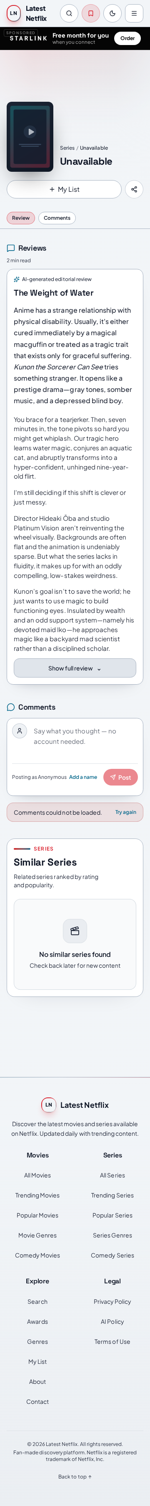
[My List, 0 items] (91, 13)
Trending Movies (37, 1195)
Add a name (83, 777)
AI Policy (112, 1321)
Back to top (74, 1476)
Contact (37, 1401)
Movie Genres (37, 1235)
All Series (112, 1175)
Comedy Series (112, 1255)
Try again (125, 812)
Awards (37, 1321)
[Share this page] (134, 189)
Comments (57, 218)
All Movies (37, 1175)
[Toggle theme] (112, 13)
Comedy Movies (37, 1255)
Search (37, 1301)
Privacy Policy (112, 1301)
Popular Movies (37, 1215)
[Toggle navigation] (134, 13)
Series (67, 148)
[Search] (69, 13)
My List (37, 1361)
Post (124, 777)
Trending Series (112, 1195)
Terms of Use (112, 1341)
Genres (37, 1341)
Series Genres (112, 1235)
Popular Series (112, 1215)
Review (21, 218)
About (37, 1381)
